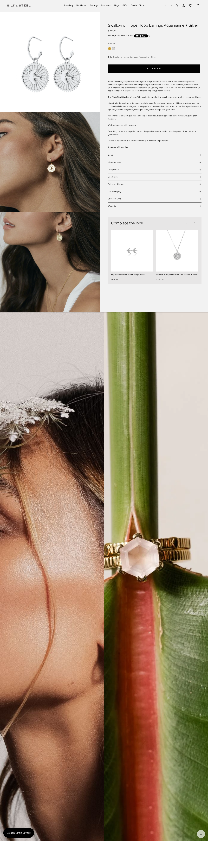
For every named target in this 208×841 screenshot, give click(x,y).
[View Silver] (113, 48)
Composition (113, 169)
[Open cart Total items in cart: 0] (198, 5)
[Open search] (176, 5)
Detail (110, 155)
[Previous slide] (187, 223)
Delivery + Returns (116, 184)
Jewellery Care (114, 198)
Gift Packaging (114, 191)
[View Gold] (109, 48)
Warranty (112, 206)
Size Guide (113, 177)
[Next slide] (195, 223)
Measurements (114, 162)
